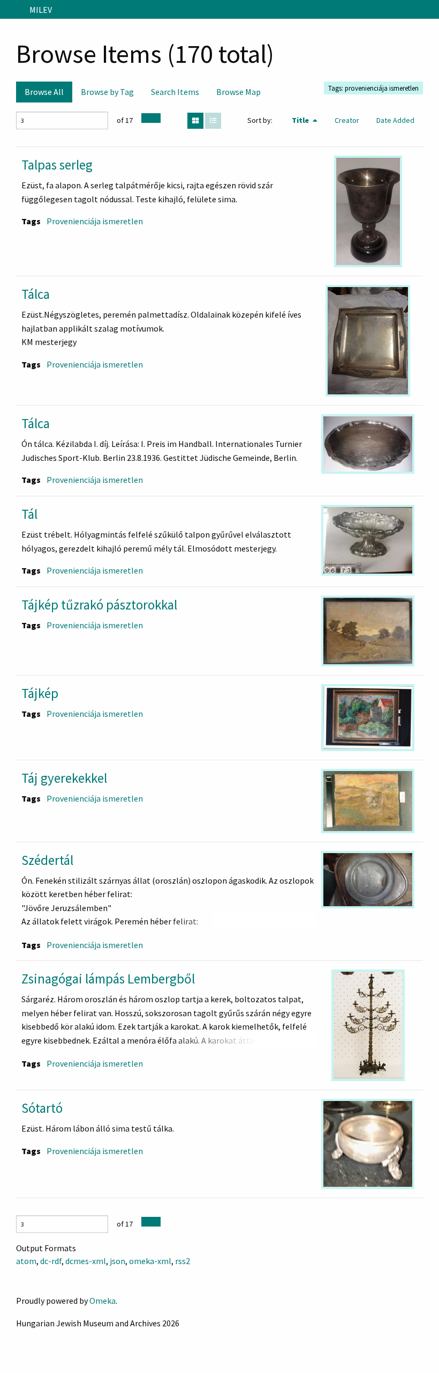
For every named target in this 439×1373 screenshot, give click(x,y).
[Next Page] (156, 118)
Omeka (102, 1300)
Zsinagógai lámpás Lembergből (108, 978)
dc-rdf (51, 1260)
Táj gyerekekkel (64, 778)
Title (301, 120)
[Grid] (195, 121)
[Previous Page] (146, 118)
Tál (29, 514)
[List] (213, 121)
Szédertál (47, 860)
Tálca (35, 294)
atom (26, 1260)
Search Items (175, 91)
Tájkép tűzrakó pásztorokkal (99, 604)
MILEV (40, 9)
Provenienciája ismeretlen (95, 221)
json (117, 1260)
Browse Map (238, 91)
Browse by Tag (107, 91)
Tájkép (39, 693)
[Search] (430, 10)
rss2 (182, 1260)
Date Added (395, 120)
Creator (347, 120)
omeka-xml (150, 1260)
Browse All (44, 91)
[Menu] (12, 10)
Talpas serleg (57, 164)
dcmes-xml (85, 1260)
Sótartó (42, 1108)
